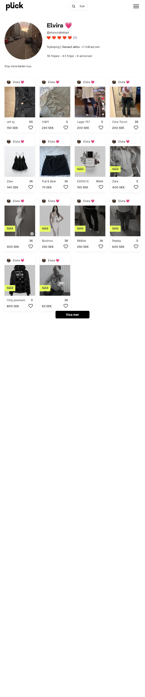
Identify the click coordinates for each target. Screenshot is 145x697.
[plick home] (14, 6)
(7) (75, 38)
